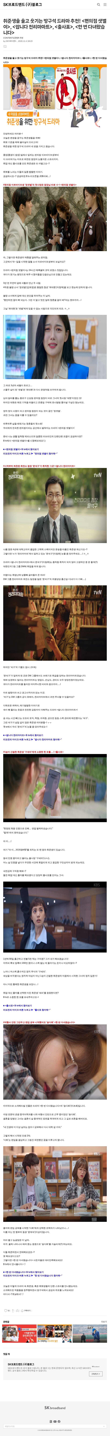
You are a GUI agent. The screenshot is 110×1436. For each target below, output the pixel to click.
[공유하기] (13, 1311)
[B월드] (51, 1422)
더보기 (104, 1322)
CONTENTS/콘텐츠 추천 (13, 38)
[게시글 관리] (17, 1311)
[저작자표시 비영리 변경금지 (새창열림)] (36, 1311)
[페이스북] (59, 1422)
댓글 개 (6, 1354)
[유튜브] (55, 1422)
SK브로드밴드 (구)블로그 (22, 4)
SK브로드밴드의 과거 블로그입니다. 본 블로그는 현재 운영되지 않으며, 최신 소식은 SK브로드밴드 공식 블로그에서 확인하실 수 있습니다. (49, 1369)
